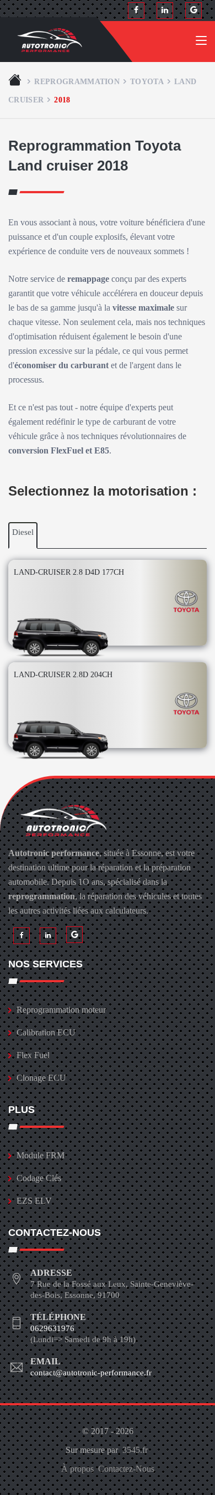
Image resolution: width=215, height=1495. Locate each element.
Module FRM (40, 1155)
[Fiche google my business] (193, 10)
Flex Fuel (33, 1055)
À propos (77, 1468)
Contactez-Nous (126, 1468)
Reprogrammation (77, 81)
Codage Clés (39, 1178)
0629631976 (52, 1328)
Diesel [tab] (23, 532)
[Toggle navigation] (201, 42)
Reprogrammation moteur (61, 1009)
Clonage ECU (41, 1077)
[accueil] (16, 81)
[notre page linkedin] (165, 10)
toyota (147, 81)
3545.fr (135, 1450)
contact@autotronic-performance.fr (91, 1372)
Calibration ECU (46, 1032)
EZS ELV (34, 1200)
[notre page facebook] (136, 10)
